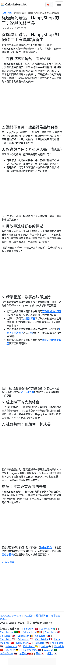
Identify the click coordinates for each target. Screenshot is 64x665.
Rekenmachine (29, 650)
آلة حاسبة (48, 650)
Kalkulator (22, 642)
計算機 (23, 653)
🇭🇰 (48, 4)
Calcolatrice (47, 628)
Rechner (10, 650)
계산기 (50, 653)
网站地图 (55, 615)
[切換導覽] (59, 4)
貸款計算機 (8, 554)
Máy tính (59, 646)
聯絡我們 (28, 615)
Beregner (29, 628)
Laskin (44, 646)
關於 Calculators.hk (10, 615)
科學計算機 (46, 547)
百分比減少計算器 (51, 311)
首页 (4, 12)
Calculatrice (41, 639)
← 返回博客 (8, 562)
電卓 (38, 653)
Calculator (50, 632)
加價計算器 (29, 318)
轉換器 (3, 619)
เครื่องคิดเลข (6, 653)
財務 (30, 332)
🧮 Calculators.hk (13, 4)
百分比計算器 (27, 392)
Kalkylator (29, 646)
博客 (10, 12)
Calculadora (6, 632)
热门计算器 (42, 615)
